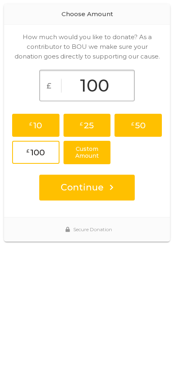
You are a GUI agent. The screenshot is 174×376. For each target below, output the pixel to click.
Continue (82, 187)
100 (35, 152)
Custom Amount (87, 152)
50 (138, 125)
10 (35, 125)
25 (87, 125)
